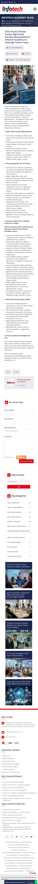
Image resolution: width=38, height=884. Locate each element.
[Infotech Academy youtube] (31, 837)
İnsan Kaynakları (12, 551)
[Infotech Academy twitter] (17, 837)
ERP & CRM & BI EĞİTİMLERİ (18, 850)
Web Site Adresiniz (9, 428)
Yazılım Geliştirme (13, 503)
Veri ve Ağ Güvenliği (13, 542)
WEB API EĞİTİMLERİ (12, 868)
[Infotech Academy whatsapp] (7, 837)
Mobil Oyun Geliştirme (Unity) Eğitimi (15, 790)
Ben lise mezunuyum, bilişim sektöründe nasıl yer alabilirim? (19, 824)
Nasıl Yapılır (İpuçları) (22, 60)
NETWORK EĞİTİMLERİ (28, 858)
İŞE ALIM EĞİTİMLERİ (12, 855)
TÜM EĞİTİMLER (29, 871)
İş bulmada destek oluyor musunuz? (14, 818)
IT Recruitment (12, 547)
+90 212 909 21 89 (9, 2)
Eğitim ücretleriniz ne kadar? (12, 820)
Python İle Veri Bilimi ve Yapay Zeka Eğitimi (17, 785)
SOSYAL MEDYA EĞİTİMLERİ (24, 863)
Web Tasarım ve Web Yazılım (16, 526)
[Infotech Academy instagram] (21, 837)
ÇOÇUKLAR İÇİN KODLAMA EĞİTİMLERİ (18, 847)
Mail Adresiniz (8, 419)
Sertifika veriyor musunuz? (11, 809)
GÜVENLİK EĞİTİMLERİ (29, 853)
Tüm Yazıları (21, 385)
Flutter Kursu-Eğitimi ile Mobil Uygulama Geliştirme (19, 793)
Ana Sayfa (7, 21)
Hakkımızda (6, 756)
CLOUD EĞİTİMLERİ (26, 842)
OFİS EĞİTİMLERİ (9, 860)
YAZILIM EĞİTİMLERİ (24, 868)
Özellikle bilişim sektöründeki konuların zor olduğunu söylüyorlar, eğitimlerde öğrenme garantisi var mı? (17, 829)
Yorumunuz (7, 436)
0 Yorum (27, 54)
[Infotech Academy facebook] (12, 837)
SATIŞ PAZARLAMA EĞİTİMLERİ (23, 860)
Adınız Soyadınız (9, 410)
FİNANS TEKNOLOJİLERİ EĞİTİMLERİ (11, 853)
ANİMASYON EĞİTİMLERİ (12, 842)
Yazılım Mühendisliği (14, 556)
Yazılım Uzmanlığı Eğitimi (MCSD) (13, 782)
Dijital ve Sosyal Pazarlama (16, 537)
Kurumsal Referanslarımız (11, 772)
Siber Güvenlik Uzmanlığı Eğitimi (13, 787)
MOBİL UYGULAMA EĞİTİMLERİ (11, 858)
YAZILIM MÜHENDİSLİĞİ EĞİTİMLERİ (13, 871)
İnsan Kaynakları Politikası (11, 764)
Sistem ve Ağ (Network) (14, 507)
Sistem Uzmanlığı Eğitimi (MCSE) (13, 796)
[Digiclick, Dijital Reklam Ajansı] (32, 873)
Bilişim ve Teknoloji (13, 521)
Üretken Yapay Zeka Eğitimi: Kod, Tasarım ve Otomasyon (17, 799)
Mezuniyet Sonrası (9, 761)
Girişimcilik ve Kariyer (14, 512)
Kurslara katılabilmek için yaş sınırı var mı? (17, 812)
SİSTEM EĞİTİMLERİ (10, 863)
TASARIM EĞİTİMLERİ (10, 866)
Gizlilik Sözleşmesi (9, 769)
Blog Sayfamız (16, 21)
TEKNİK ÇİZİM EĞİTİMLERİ (25, 866)
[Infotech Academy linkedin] (26, 837)
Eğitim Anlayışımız (9, 758)
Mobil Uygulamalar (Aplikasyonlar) (18, 531)
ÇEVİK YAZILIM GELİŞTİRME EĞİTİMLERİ (18, 845)
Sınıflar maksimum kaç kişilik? (12, 815)
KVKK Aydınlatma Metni (10, 767)
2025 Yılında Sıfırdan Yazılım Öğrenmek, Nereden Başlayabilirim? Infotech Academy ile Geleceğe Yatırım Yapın (17, 23)
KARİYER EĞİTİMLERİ (24, 855)
